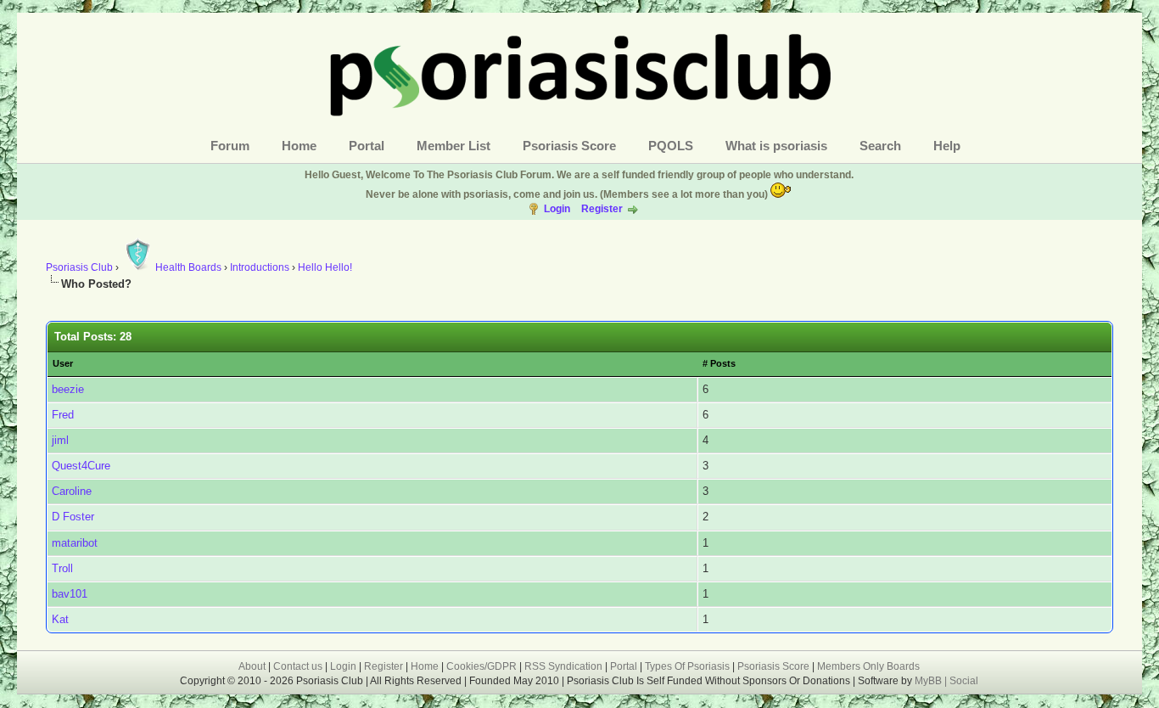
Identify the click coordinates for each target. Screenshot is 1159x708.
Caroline (72, 491)
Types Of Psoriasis (687, 666)
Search (880, 145)
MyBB (929, 681)
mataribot (75, 543)
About (252, 666)
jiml (60, 440)
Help (946, 145)
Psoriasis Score (569, 145)
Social (963, 681)
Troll (62, 568)
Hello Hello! (325, 267)
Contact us (297, 666)
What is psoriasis (776, 145)
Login (557, 209)
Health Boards (188, 267)
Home (299, 145)
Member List (453, 145)
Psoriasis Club (79, 267)
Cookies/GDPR (481, 666)
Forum (229, 145)
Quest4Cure (81, 465)
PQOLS (670, 145)
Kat (60, 619)
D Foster (73, 516)
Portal (366, 145)
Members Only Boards (868, 666)
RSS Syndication (563, 666)
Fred (63, 414)
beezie (68, 389)
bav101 (69, 593)
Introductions (259, 267)
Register (602, 209)
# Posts (719, 363)
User (63, 363)
